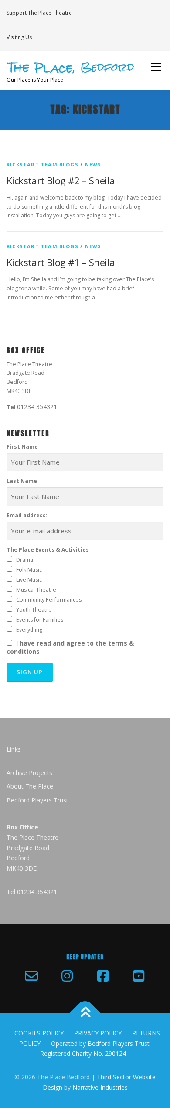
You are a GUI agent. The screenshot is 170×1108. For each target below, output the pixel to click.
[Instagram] (67, 975)
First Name (22, 446)
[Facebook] (102, 975)
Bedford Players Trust (37, 800)
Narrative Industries (100, 1087)
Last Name (22, 481)
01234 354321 (37, 407)
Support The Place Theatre (39, 13)
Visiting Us (19, 37)
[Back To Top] (85, 1012)
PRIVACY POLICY (98, 1033)
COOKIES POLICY (39, 1033)
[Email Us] (31, 975)
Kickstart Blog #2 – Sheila (61, 180)
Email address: (27, 515)
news (93, 164)
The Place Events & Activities (48, 549)
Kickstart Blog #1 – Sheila (61, 262)
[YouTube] (138, 975)
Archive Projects (29, 773)
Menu (155, 67)
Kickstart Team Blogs (42, 164)
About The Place (30, 786)
